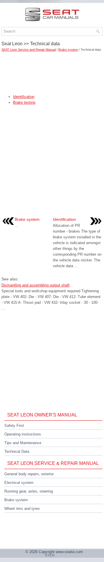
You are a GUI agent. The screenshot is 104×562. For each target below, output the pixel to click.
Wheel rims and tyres (22, 508)
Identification (23, 97)
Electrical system (19, 482)
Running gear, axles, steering (28, 491)
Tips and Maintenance (22, 443)
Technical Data (16, 451)
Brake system (68, 49)
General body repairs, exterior (29, 474)
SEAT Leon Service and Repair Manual (28, 49)
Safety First (14, 425)
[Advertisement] (52, 71)
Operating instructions (22, 434)
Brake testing (24, 102)
